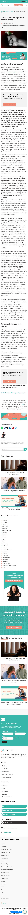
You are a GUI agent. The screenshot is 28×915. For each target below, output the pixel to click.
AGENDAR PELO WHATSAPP (9, 814)
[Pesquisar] (25, 449)
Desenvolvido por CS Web (14, 913)
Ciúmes (11, 11)
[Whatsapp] (22, 1)
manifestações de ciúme (15, 73)
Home (2, 11)
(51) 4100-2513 (5, 1)
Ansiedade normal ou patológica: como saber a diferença (14, 490)
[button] (26, 5)
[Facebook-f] (26, 1)
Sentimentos (4, 27)
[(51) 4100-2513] (1, 1)
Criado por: (3, 437)
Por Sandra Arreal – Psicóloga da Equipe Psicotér (13, 393)
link (23, 404)
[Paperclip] (2, 822)
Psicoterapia (7, 25)
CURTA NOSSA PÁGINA (8, 810)
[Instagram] (24, 1)
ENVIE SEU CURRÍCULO (8, 822)
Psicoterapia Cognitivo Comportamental (17, 25)
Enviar (4, 741)
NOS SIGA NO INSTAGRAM (9, 806)
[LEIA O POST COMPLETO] (14, 465)
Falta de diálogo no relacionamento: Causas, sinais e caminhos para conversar (14, 508)
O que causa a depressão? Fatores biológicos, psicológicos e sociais (14, 473)
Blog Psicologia (6, 11)
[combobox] (4, 738)
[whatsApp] (2, 814)
